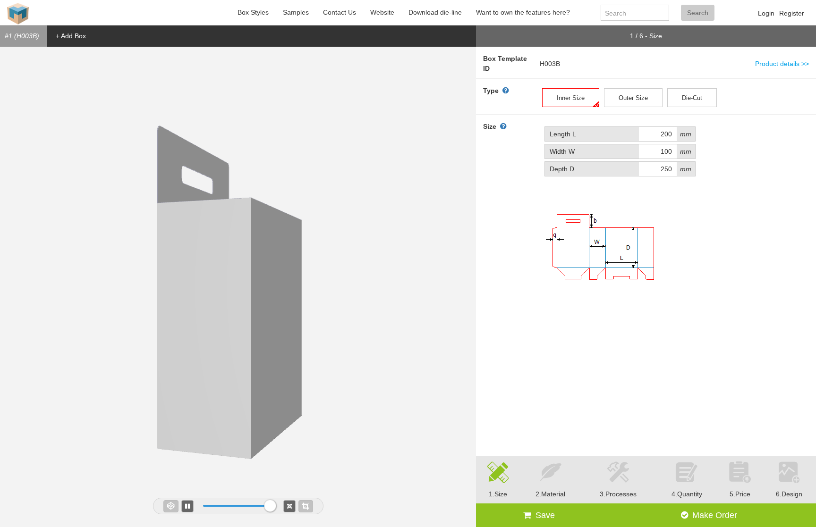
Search (697, 13)
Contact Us (339, 12)
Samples (296, 12)
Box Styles (253, 12)
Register (791, 13)
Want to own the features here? (523, 12)
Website (382, 12)
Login (766, 13)
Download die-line (435, 12)
